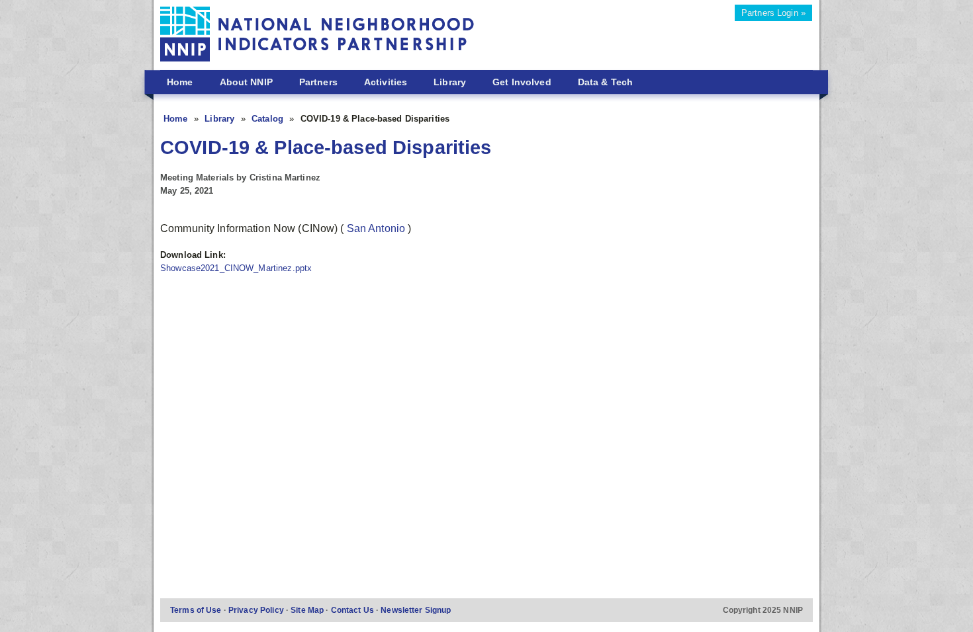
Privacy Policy (257, 610)
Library (450, 82)
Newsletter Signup (416, 610)
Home (180, 82)
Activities (385, 82)
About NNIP (246, 82)
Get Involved (521, 82)
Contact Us (353, 610)
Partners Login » (773, 13)
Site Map (308, 610)
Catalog (269, 119)
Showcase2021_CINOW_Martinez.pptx (236, 268)
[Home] (317, 36)
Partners (318, 82)
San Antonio (377, 228)
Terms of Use (197, 610)
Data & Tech (605, 82)
